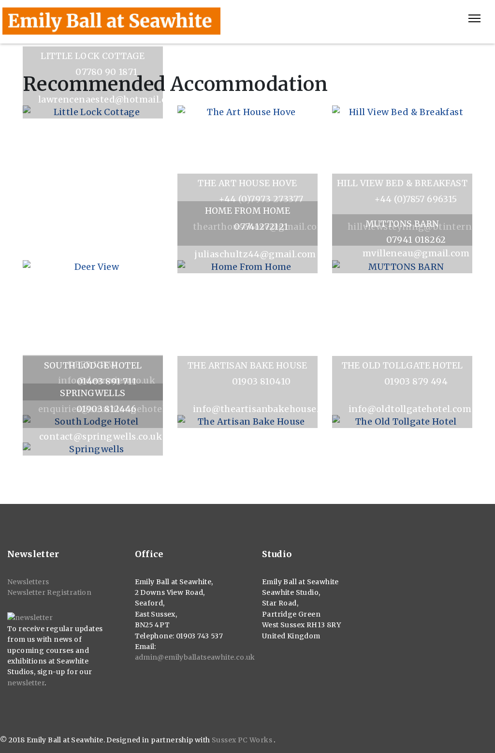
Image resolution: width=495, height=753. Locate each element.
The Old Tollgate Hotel (402, 365)
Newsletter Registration (49, 592)
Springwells (92, 393)
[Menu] (474, 18)
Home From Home (248, 211)
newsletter (25, 683)
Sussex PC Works (243, 740)
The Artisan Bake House (247, 365)
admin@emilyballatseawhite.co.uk (195, 657)
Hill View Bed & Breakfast (402, 183)
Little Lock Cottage (93, 56)
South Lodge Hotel (93, 365)
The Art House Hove (247, 183)
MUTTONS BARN (402, 224)
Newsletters (28, 581)
